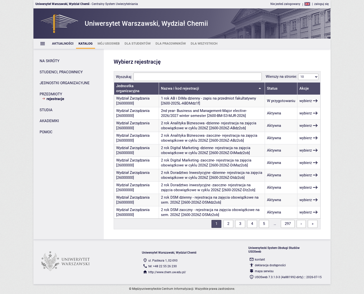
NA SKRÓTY (49, 61)
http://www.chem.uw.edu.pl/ (167, 272)
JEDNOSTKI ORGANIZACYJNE (65, 83)
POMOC (46, 132)
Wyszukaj (123, 77)
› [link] (301, 223)
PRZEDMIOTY (51, 94)
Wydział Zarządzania (133, 98)
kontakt (260, 259)
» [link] (312, 223)
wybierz (305, 101)
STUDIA (46, 110)
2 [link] (228, 223)
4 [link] (252, 223)
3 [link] (240, 223)
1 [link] (216, 223)
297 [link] (288, 223)
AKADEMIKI (49, 121)
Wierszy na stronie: (282, 76)
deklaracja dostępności (270, 265)
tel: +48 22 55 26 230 (162, 266)
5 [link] (264, 223)
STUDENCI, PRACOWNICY (61, 72)
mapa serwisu (264, 271)
